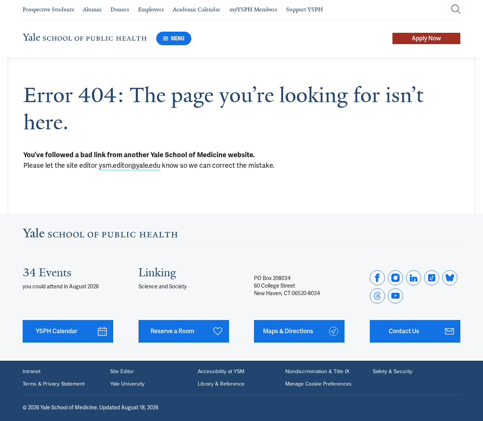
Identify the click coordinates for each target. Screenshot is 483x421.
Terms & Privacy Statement (54, 383)
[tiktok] (431, 277)
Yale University (127, 383)
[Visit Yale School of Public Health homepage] (100, 235)
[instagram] (395, 277)
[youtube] (395, 295)
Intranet (31, 371)
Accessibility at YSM (221, 371)
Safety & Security (392, 371)
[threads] (377, 295)
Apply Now (426, 38)
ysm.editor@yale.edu (129, 165)
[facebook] (377, 277)
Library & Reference (221, 383)
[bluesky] (449, 277)
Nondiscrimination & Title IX (317, 371)
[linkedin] (413, 277)
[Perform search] (455, 10)
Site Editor (122, 371)
